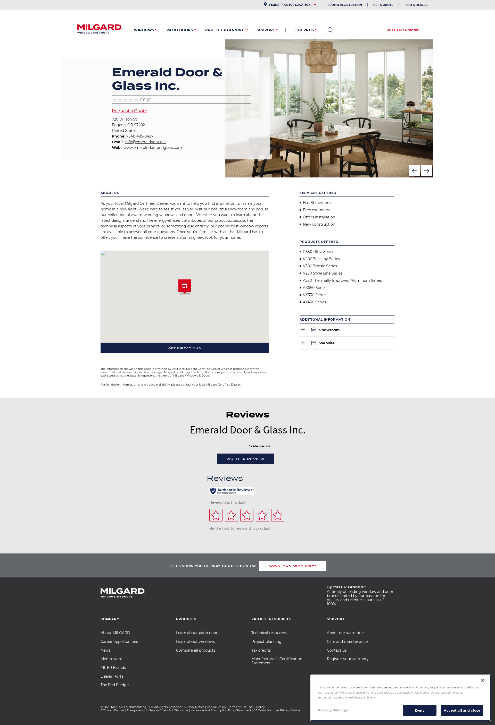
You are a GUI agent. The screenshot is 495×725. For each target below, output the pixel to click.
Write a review (245, 459)
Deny (420, 710)
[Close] (482, 680)
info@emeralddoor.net (145, 142)
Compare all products (195, 650)
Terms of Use (237, 707)
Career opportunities (119, 641)
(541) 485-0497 (140, 136)
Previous (414, 170)
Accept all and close (462, 710)
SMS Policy (257, 707)
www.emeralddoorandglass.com (152, 148)
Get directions (184, 348)
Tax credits (261, 650)
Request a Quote (129, 110)
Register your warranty (348, 659)
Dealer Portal (113, 676)
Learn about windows (195, 641)
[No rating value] (235, 446)
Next (426, 170)
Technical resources (269, 633)
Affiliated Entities (113, 710)
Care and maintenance (347, 641)
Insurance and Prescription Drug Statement (221, 710)
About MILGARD (115, 633)
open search (330, 30)
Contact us (336, 650)
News (105, 650)
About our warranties (346, 633)
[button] (185, 288)
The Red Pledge (115, 685)
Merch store (111, 659)
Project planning (266, 641)
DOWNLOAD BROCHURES (292, 566)
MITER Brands (113, 668)
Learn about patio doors (197, 633)
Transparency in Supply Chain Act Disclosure (157, 710)
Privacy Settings (333, 710)
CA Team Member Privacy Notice (277, 710)
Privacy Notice (194, 707)
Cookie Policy (216, 707)
